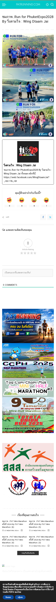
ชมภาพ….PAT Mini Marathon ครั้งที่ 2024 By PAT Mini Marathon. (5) (41, 524)
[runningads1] (28, 457)
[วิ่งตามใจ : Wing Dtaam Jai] (28, 162)
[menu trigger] (5, 4)
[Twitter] (50, 217)
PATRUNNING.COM (28, 4)
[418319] (28, 325)
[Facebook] (43, 217)
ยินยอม (8, 597)
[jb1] (28, 369)
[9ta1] (28, 405)
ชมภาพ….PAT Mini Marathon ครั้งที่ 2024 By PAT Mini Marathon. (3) (41, 540)
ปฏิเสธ (20, 597)
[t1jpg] (28, 423)
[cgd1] (28, 351)
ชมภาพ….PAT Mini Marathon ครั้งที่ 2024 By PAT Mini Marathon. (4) (14, 540)
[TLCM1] (28, 387)
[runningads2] (28, 485)
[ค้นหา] (52, 4)
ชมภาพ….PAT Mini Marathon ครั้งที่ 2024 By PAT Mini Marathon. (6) (14, 524)
